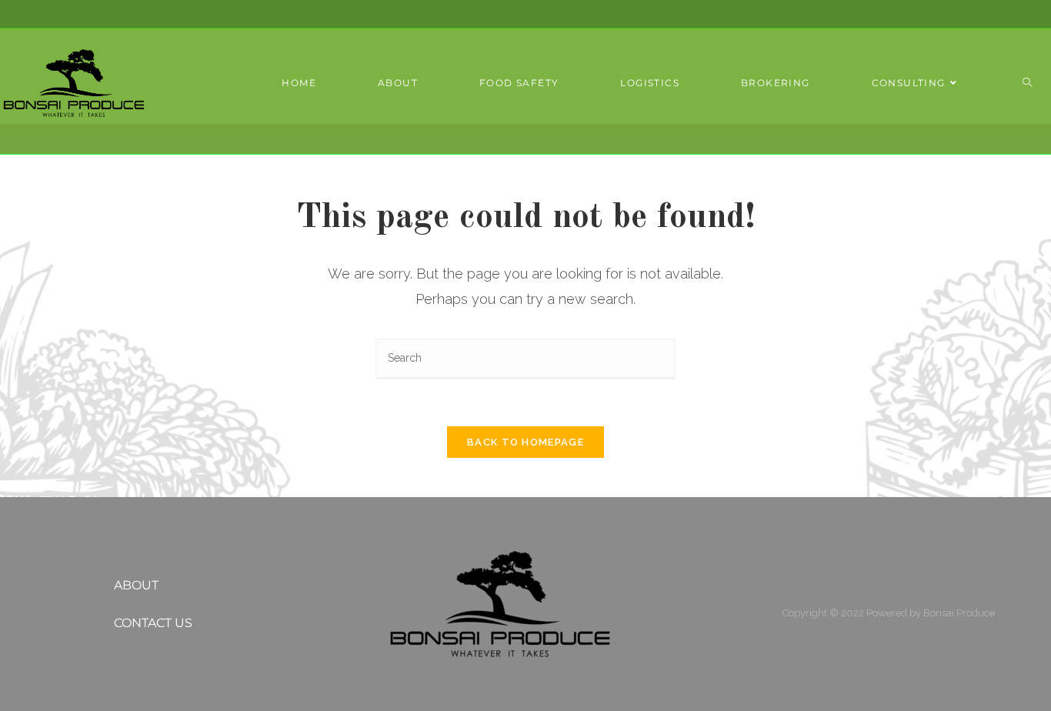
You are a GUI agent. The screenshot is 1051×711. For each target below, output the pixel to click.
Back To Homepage (525, 442)
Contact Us (153, 623)
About (136, 585)
